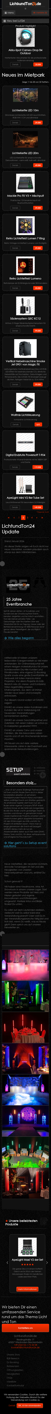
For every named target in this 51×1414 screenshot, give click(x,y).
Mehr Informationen (27, 1289)
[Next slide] (47, 1263)
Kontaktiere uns (25, 1328)
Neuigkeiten (13, 1373)
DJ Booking (13, 1362)
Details (15, 64)
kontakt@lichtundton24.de (25, 1347)
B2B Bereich (13, 1358)
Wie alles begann (20, 638)
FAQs (9, 1377)
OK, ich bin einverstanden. (29, 1406)
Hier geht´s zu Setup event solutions (25, 844)
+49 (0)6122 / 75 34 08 (25, 1344)
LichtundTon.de (25, 4)
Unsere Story (13, 1354)
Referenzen (13, 1366)
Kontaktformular (15, 1385)
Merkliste (11, 1381)
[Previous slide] (7, 1263)
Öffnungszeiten (15, 1370)
